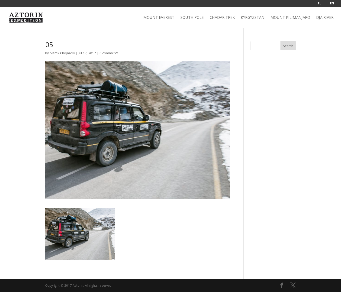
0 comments (109, 53)
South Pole (192, 18)
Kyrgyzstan (252, 18)
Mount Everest (158, 18)
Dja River (325, 18)
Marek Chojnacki (62, 53)
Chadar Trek (222, 18)
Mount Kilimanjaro (290, 18)
